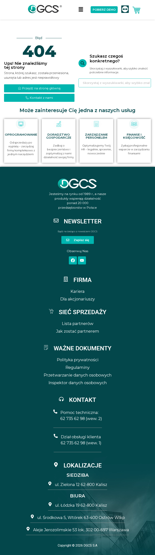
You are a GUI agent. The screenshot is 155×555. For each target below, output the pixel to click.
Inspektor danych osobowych (77, 382)
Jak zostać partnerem (77, 331)
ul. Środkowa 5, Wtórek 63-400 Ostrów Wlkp (81, 517)
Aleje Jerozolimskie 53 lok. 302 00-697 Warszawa (81, 529)
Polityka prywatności (77, 359)
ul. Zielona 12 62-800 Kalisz (81, 484)
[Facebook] (73, 260)
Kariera (77, 291)
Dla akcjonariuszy (77, 299)
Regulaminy (77, 367)
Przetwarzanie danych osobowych (78, 375)
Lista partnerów (77, 323)
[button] (81, 9)
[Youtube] (82, 260)
